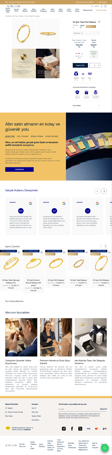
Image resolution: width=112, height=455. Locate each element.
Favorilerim (35, 420)
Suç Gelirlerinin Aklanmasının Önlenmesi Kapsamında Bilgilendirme (84, 445)
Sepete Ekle (80, 65)
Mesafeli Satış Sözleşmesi (72, 445)
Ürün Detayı (77, 105)
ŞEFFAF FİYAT (10, 136)
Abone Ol (103, 409)
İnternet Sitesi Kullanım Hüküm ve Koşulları (50, 445)
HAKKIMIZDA (19, 169)
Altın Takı (14, 16)
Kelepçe (20, 16)
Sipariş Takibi (36, 416)
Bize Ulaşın (103, 2)
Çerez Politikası (42, 445)
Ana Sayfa (8, 16)
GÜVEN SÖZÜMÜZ (52, 136)
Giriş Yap (35, 412)
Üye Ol (34, 408)
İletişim (10, 408)
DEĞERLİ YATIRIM (37, 136)
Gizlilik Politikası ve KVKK (33, 445)
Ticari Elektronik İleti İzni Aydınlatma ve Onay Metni (61, 445)
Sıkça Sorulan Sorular (15, 412)
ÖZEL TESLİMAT (23, 136)
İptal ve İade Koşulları (95, 445)
